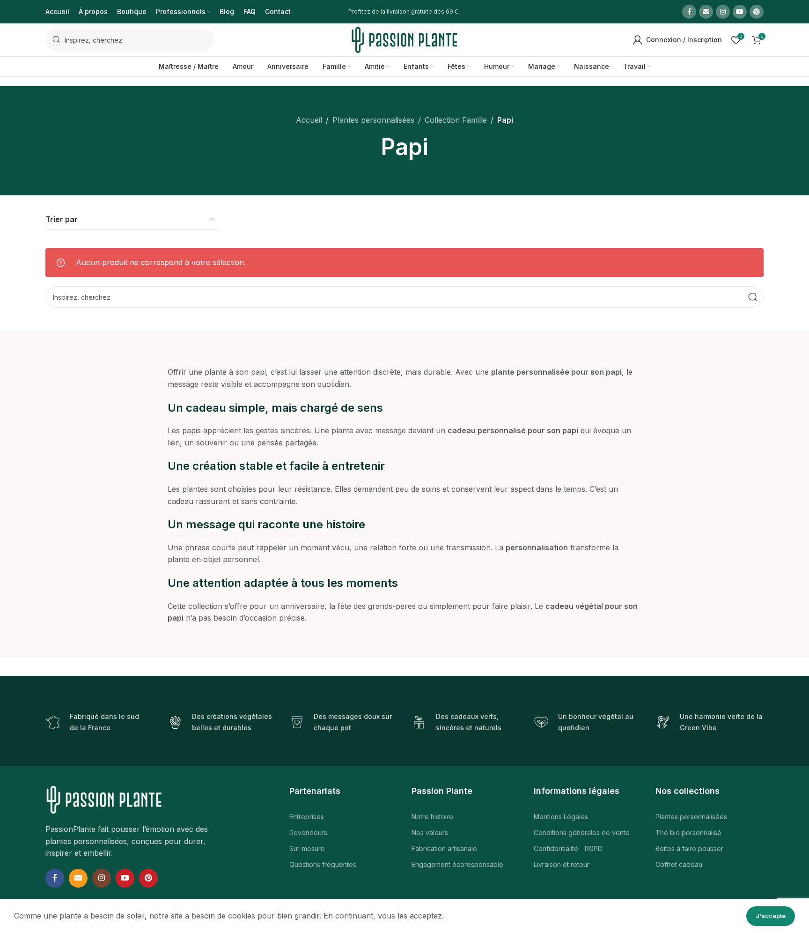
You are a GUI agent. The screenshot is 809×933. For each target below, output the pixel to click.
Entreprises (306, 817)
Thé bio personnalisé (688, 833)
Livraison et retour (561, 864)
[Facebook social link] (689, 12)
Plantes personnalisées (373, 120)
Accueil (309, 120)
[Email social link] (706, 12)
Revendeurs (308, 833)
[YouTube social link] (740, 12)
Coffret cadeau (678, 864)
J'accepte (771, 915)
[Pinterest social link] (757, 12)
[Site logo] (404, 39)
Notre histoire (432, 817)
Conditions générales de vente (582, 833)
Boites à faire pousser (689, 848)
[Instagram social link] (723, 12)
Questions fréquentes (322, 864)
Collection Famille (456, 120)
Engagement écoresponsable (457, 864)
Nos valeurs (430, 833)
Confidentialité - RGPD (568, 848)
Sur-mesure (307, 848)
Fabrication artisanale (444, 848)
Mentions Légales (561, 817)
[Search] (753, 297)
